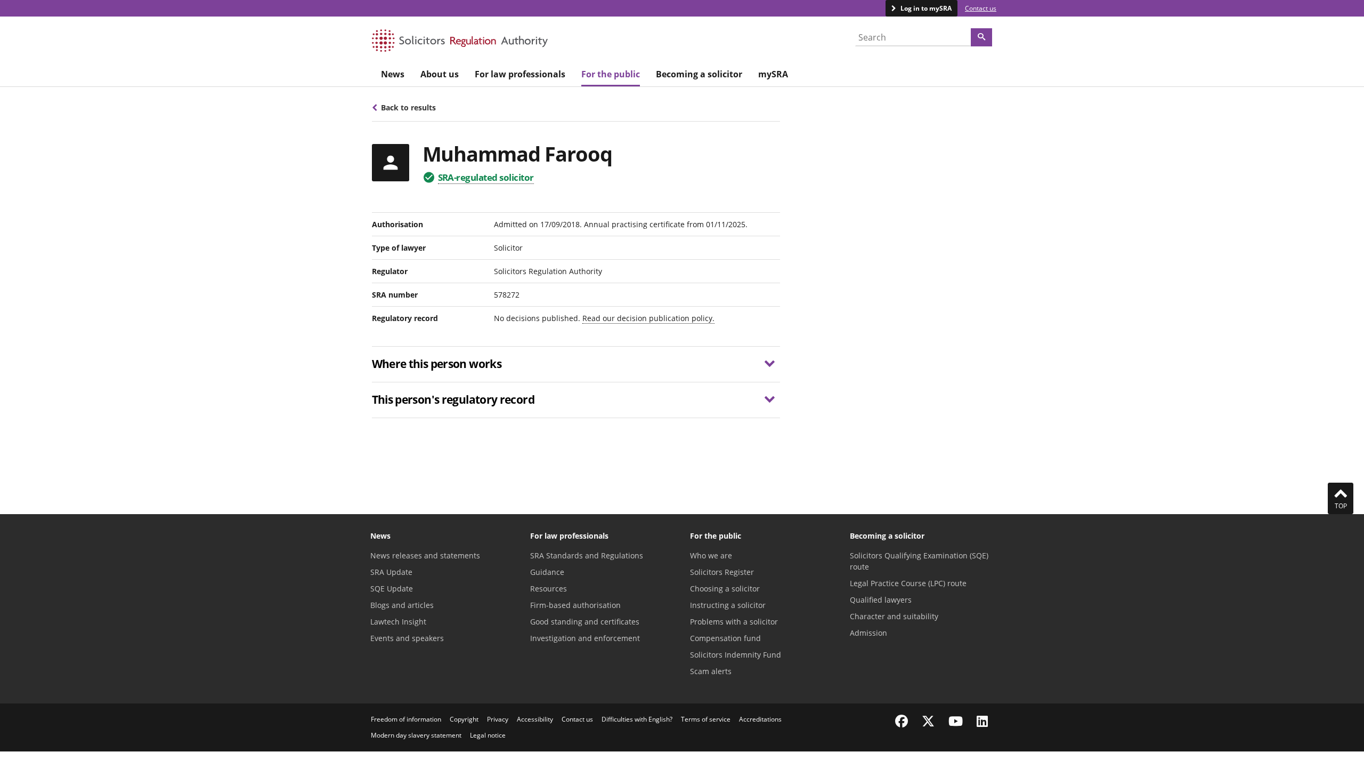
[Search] (981, 37)
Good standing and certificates (584, 622)
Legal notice (488, 735)
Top (1341, 505)
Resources (548, 588)
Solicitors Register (722, 572)
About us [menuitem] (439, 74)
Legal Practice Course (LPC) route (908, 583)
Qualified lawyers (881, 600)
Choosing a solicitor (725, 588)
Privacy (497, 719)
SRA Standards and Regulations (586, 555)
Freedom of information (406, 719)
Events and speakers (407, 638)
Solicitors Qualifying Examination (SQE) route (919, 561)
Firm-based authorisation (575, 605)
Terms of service (705, 719)
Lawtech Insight (398, 622)
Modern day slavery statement (416, 735)
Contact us (980, 8)
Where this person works (437, 363)
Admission (868, 633)
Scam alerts (711, 671)
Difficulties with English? (637, 719)
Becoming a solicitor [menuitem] (699, 74)
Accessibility (535, 719)
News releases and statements (425, 555)
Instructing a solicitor (728, 605)
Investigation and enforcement (585, 638)
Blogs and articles (402, 605)
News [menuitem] (392, 74)
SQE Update (391, 588)
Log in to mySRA (925, 8)
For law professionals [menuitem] (520, 74)
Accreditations (760, 719)
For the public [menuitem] (610, 74)
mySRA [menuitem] (773, 74)
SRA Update (391, 572)
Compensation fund (725, 638)
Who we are (711, 555)
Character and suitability (894, 616)
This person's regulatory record (453, 399)
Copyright (464, 719)
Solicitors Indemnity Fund (735, 655)
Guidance (547, 572)
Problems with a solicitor (734, 622)
